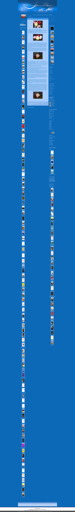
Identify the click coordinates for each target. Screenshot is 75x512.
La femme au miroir (23, 200)
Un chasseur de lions (52, 330)
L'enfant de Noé (52, 206)
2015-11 (50, 127)
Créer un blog (36, 508)
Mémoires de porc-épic (52, 291)
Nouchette (50, 111)
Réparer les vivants (52, 85)
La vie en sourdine (52, 240)
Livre (50, 74)
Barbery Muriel (53, 105)
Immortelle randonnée (23, 128)
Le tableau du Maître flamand (52, 260)
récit (53, 178)
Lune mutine (52, 30)
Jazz (23, 133)
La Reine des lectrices (23, 225)
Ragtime (52, 164)
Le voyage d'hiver (23, 337)
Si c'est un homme (52, 90)
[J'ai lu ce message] (74, 511)
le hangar (51, 141)
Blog (50, 69)
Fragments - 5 (51, 93)
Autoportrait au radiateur (23, 64)
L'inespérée (23, 186)
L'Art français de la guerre (23, 157)
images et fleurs (33, 103)
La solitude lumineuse (23, 230)
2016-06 (50, 122)
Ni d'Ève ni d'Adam (52, 301)
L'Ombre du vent (52, 211)
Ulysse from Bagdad (52, 325)
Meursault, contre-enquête (51, 113)
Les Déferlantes (23, 372)
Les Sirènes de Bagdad (52, 275)
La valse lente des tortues (52, 235)
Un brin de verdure (23, 482)
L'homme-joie (23, 176)
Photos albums (51, 25)
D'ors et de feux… (52, 43)
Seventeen (23, 462)
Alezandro (50, 116)
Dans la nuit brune (23, 84)
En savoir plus (50, 511)
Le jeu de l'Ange (23, 277)
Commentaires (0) (41, 102)
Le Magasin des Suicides (23, 287)
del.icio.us (38, 103)
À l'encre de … (51, 68)
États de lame (23, 109)
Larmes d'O (51, 73)
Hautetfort (39, 508)
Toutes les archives (52, 129)
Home (23, 123)
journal (53, 179)
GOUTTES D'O (27, 4)
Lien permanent (37, 102)
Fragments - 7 (51, 91)
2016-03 (50, 124)
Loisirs (50, 75)
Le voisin (23, 332)
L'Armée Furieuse (23, 152)
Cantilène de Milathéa (52, 140)
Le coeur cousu (23, 263)
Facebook (41, 103)
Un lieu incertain (52, 335)
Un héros (23, 487)
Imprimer (30, 104)
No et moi (23, 428)
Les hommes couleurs (23, 387)
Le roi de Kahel (52, 255)
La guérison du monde (23, 205)
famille (54, 180)
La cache (51, 89)
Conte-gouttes (51, 70)
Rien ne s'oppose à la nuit (52, 169)
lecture (50, 179)
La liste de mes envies (23, 210)
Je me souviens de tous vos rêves (52, 86)
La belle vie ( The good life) (52, 216)
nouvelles (50, 178)
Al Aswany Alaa (53, 103)
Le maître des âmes (52, 250)
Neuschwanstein (52, 64)
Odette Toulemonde (52, 306)
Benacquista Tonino (51, 106)
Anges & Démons (23, 49)
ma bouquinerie (51, 143)
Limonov (23, 408)
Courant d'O (51, 71)
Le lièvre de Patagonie (23, 282)
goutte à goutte (51, 72)
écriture (53, 181)
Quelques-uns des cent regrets (23, 442)
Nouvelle (50, 180)
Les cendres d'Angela (23, 353)
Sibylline (50, 113)
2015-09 (50, 128)
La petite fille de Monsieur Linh (23, 220)
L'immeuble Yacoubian (23, 181)
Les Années (23, 342)
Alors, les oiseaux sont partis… (23, 44)
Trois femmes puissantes (23, 477)
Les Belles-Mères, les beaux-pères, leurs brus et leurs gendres (23, 348)
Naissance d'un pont (23, 423)
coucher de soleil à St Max (52, 51)
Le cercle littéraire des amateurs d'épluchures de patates (23, 252)
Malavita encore (52, 290)
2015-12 (50, 126)
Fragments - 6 (51, 92)
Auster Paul (53, 104)
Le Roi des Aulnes (23, 317)
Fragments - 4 (51, 94)
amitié (31, 103)
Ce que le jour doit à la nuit (52, 192)
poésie (50, 181)
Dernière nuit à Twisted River (23, 89)
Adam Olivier (53, 102)
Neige (52, 47)
